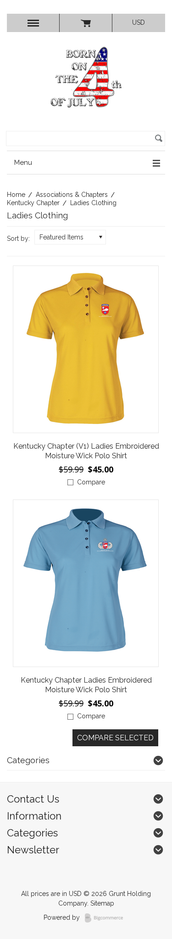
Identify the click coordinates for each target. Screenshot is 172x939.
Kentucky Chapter (33, 202)
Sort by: (18, 238)
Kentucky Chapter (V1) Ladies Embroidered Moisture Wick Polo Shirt (86, 451)
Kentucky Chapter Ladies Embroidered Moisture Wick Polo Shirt (86, 685)
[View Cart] (86, 23)
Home (16, 194)
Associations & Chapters (72, 194)
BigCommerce (106, 918)
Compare (91, 482)
